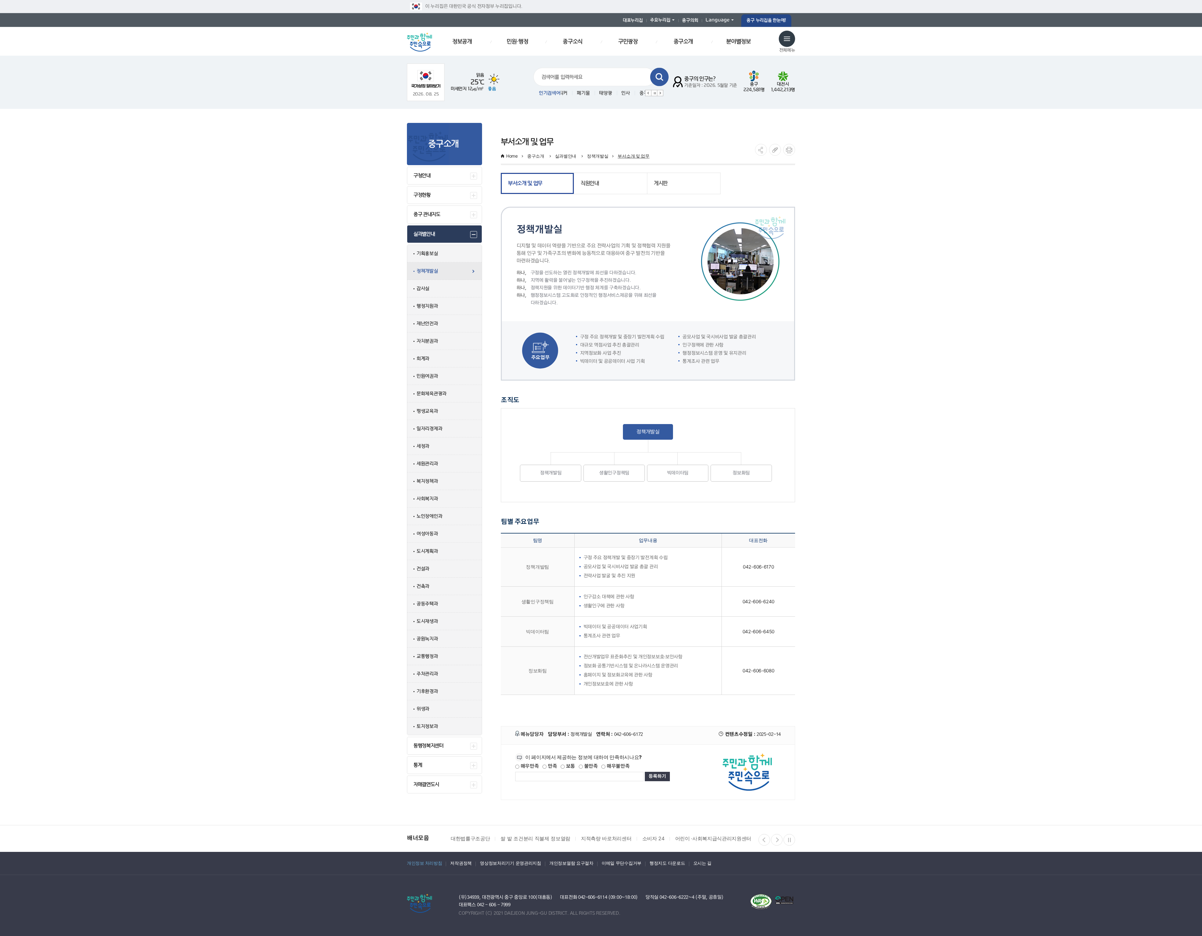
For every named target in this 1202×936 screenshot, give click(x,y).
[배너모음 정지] (789, 840)
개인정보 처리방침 (424, 863)
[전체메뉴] (787, 39)
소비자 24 (603, 838)
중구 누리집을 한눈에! (766, 20)
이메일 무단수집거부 (621, 863)
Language (718, 20)
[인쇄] (789, 150)
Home (512, 156)
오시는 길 (702, 863)
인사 (613, 93)
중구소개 (536, 156)
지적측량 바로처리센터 (556, 838)
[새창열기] (425, 79)
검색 (659, 77)
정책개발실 (598, 156)
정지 (654, 93)
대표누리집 (633, 20)
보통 (570, 766)
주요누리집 (660, 20)
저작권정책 (461, 863)
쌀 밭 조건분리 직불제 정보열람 (486, 838)
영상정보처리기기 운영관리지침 (510, 863)
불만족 (590, 766)
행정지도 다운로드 (667, 863)
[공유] (761, 150)
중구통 (633, 93)
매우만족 (529, 766)
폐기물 (571, 93)
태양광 (593, 93)
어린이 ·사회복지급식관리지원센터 (663, 838)
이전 (648, 93)
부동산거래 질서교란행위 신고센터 (750, 838)
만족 (552, 766)
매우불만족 (617, 766)
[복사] (775, 150)
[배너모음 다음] (777, 840)
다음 (660, 93)
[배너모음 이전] (764, 840)
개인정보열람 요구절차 (571, 863)
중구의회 (690, 20)
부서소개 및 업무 (633, 156)
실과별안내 (566, 156)
